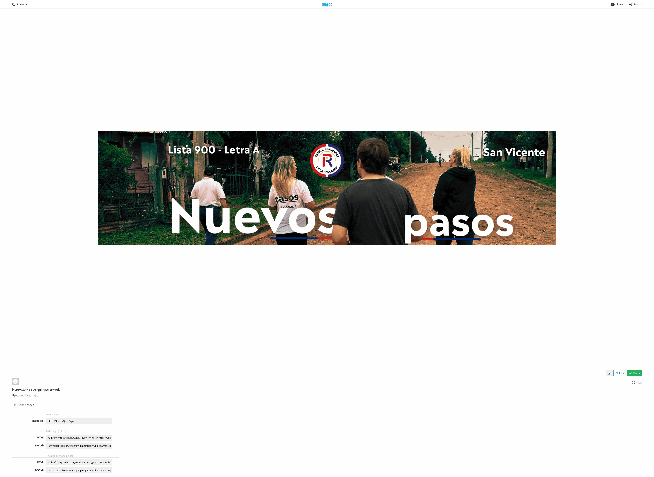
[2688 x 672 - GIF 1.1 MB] (609, 373)
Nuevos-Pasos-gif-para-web (36, 389)
